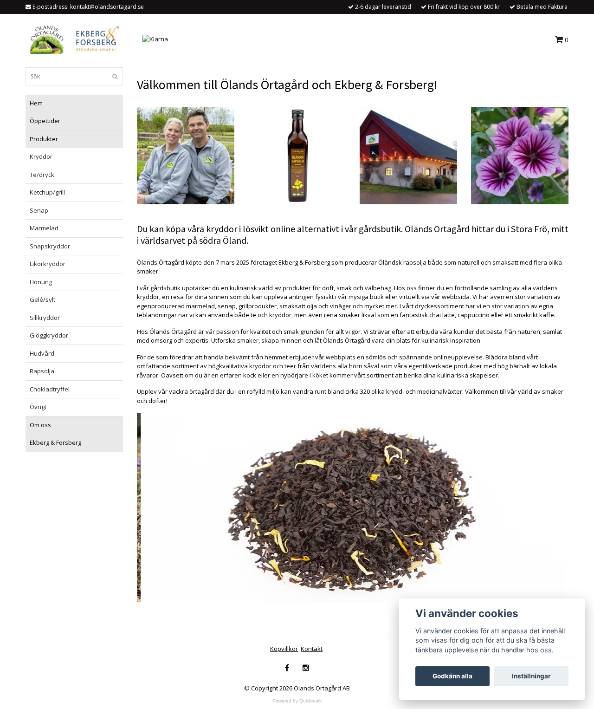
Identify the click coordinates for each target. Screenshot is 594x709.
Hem (36, 103)
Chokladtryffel (50, 389)
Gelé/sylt (42, 299)
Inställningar (531, 676)
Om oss (40, 425)
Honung (41, 282)
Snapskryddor (50, 246)
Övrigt (38, 407)
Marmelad (44, 228)
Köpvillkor (284, 648)
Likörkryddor (47, 264)
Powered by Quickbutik (297, 700)
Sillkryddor (45, 317)
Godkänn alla (452, 676)
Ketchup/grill (47, 192)
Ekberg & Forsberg (55, 442)
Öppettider (45, 121)
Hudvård (42, 353)
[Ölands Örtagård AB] (73, 38)
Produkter (44, 139)
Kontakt (312, 648)
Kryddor (41, 156)
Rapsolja (42, 371)
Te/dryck (42, 174)
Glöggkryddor (49, 335)
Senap (39, 210)
